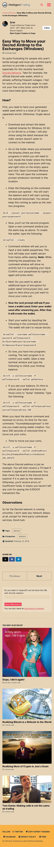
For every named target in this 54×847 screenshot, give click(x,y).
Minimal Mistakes (36, 841)
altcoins (22, 536)
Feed (43, 837)
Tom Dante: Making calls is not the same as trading (26, 807)
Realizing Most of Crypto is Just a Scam (25, 766)
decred (17, 531)
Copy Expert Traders (39, 832)
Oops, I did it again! (13, 679)
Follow (47, 28)
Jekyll (25, 841)
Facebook (10, 837)
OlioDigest (14, 4)
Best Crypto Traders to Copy (22, 33)
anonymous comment (34, 608)
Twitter (18, 832)
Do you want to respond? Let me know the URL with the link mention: (25, 591)
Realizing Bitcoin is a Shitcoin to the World (26, 721)
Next (39, 576)
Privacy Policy (28, 837)
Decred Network (11, 72)
